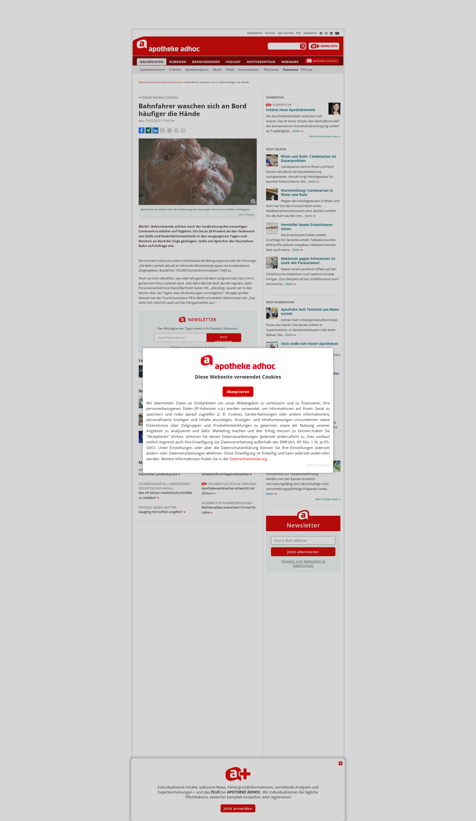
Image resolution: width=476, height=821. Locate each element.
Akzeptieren (238, 391)
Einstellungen (318, 465)
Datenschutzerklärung (248, 458)
